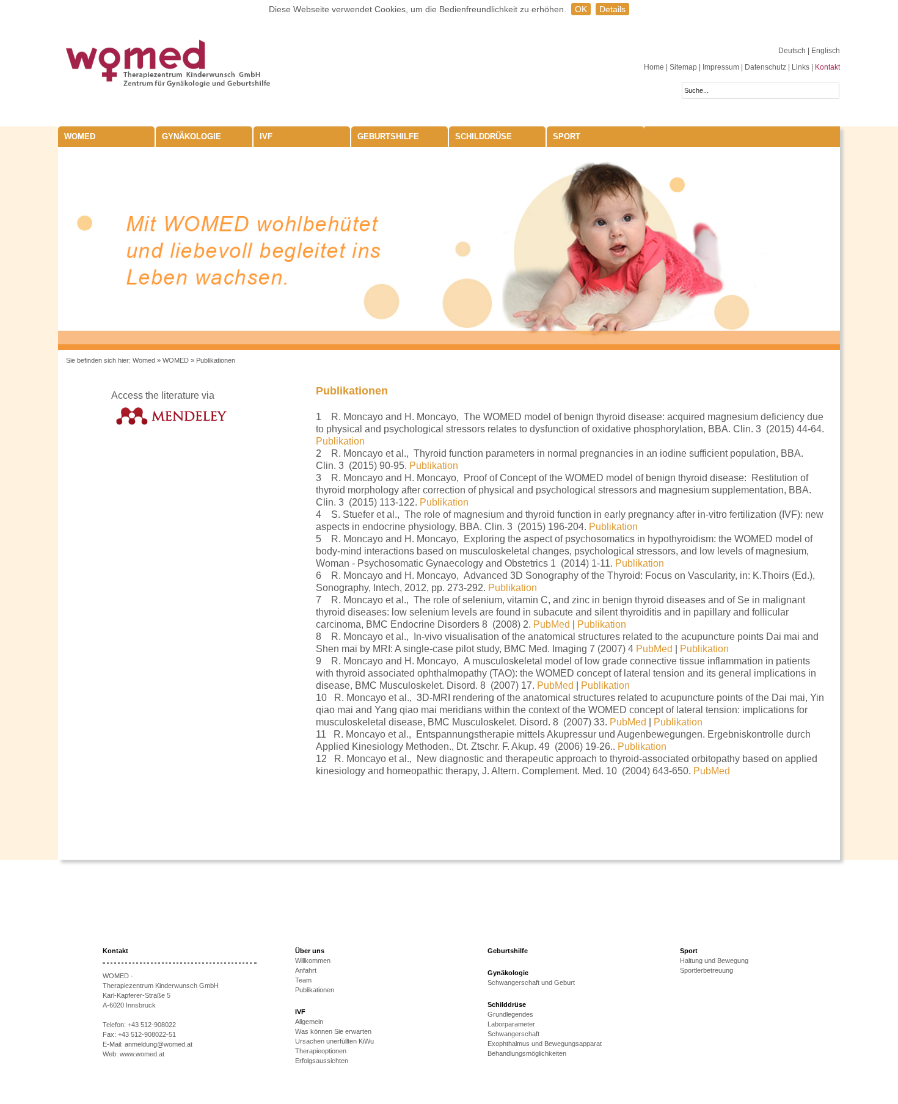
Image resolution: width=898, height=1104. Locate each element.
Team (303, 980)
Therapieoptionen (320, 1051)
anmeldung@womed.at (158, 1044)
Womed (144, 360)
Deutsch (793, 50)
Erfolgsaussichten (321, 1060)
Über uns (309, 950)
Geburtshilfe (388, 136)
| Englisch (824, 50)
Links (800, 67)
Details (612, 9)
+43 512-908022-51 (147, 1034)
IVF (266, 136)
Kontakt (827, 67)
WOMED (79, 136)
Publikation (340, 441)
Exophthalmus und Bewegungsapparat (544, 1043)
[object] (449, 248)
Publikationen (215, 360)
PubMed (551, 624)
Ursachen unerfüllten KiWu (334, 1041)
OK (581, 9)
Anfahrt (305, 970)
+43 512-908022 (152, 1024)
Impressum (721, 67)
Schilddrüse (483, 136)
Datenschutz (765, 67)
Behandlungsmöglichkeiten (526, 1053)
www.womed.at (142, 1054)
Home (654, 67)
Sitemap (683, 67)
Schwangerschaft (513, 1033)
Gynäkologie (191, 136)
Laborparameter (511, 1024)
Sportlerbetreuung (706, 970)
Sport (566, 136)
